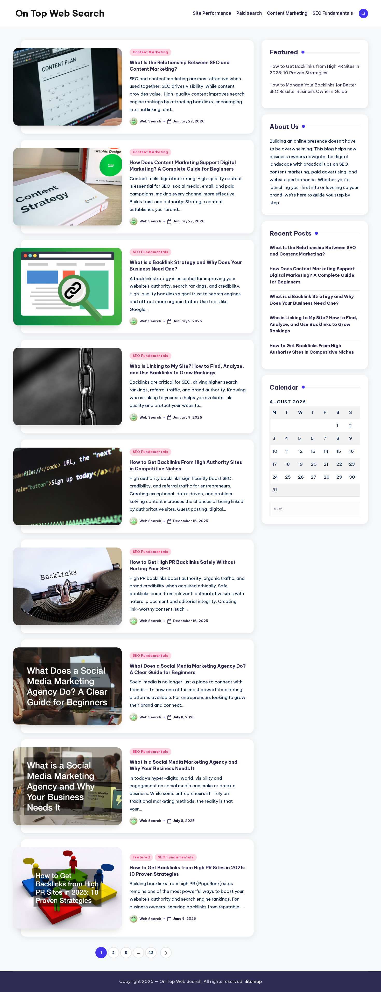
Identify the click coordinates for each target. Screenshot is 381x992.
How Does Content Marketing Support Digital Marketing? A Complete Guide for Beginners (183, 165)
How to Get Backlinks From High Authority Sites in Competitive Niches (312, 349)
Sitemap (253, 981)
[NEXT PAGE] (166, 952)
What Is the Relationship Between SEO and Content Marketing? (313, 251)
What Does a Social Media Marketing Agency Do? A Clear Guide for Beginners (188, 669)
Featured (141, 857)
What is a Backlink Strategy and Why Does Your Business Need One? (312, 300)
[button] (166, 952)
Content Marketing (150, 52)
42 (150, 952)
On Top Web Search (60, 13)
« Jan (278, 509)
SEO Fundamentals (150, 252)
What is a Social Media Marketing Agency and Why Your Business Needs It (183, 765)
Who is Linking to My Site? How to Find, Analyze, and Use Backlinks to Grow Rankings (187, 369)
